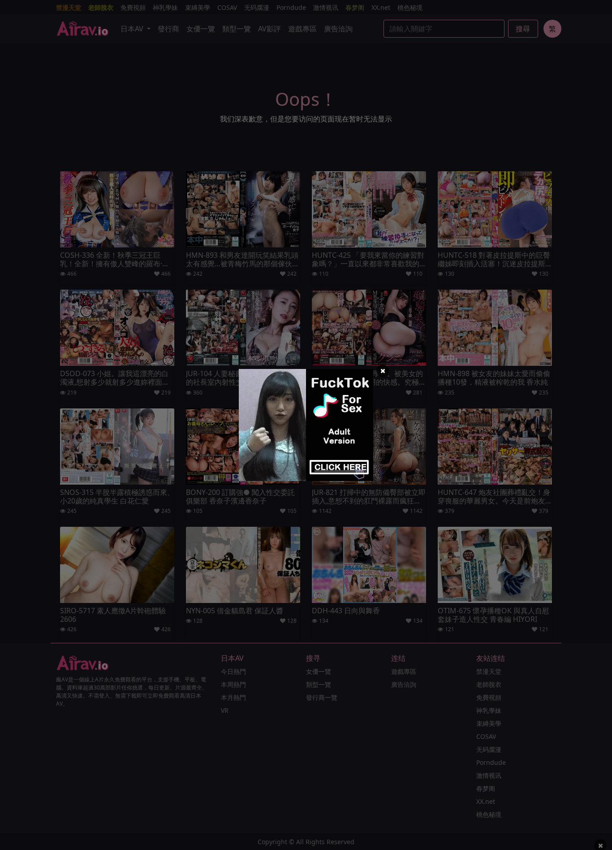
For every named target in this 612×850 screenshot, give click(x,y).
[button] (382, 370)
